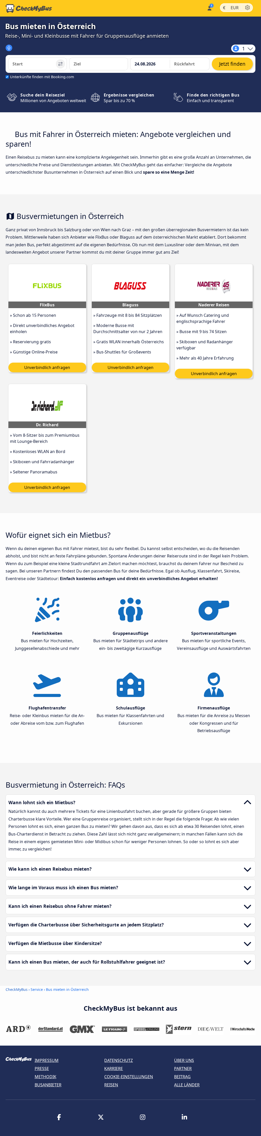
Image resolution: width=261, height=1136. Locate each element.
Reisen (111, 1085)
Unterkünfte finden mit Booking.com (42, 76)
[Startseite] (29, 8)
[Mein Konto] (209, 7)
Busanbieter (48, 1085)
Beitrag (182, 1076)
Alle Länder (187, 1085)
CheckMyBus (17, 989)
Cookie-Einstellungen (128, 1076)
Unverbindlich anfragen (47, 367)
